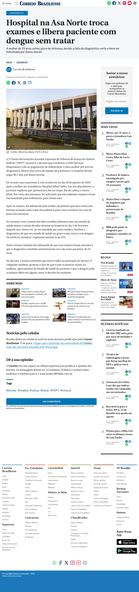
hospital (23, 390)
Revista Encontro (123, 490)
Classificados (79, 517)
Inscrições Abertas (32, 533)
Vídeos (96, 491)
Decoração (75, 498)
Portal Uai (120, 521)
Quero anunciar (77, 522)
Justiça (35, 390)
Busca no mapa (77, 480)
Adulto (73, 539)
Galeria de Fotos (77, 502)
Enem (27, 487)
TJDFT (55, 390)
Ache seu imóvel (77, 473)
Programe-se (53, 501)
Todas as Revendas (101, 502)
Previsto (28, 526)
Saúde (45, 390)
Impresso (8, 524)
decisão (12, 390)
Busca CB (6, 540)
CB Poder (120, 480)
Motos (96, 495)
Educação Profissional (33, 505)
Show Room (75, 495)
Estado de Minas (123, 517)
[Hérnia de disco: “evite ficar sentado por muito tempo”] (126, 301)
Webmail (51, 487)
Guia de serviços (77, 491)
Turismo (5, 519)
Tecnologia (6, 516)
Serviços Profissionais (79, 543)
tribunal (66, 390)
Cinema (51, 497)
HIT (49, 508)
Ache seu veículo (100, 473)
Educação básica (31, 473)
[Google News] (135, 5)
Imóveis (74, 526)
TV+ (49, 512)
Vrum (97, 468)
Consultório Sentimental (57, 477)
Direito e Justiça (8, 533)
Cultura (28, 495)
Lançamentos (76, 484)
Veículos (74, 530)
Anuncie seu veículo (101, 477)
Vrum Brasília (122, 484)
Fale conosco (30, 513)
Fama (50, 473)
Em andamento (31, 530)
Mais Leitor (52, 515)
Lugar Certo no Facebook (80, 505)
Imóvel (75, 468)
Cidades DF (22, 62)
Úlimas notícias (77, 487)
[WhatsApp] (109, 5)
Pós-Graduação (31, 509)
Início (9, 62)
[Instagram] (124, 5)
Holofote (5, 512)
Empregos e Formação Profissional (79, 534)
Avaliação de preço (101, 487)
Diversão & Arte (8, 498)
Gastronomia (53, 480)
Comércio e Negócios (79, 547)
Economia (6, 491)
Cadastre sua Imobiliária (80, 513)
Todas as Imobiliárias (79, 509)
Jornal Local (121, 477)
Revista (119, 500)
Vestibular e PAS (31, 498)
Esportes (5, 501)
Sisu (26, 502)
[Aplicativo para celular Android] (127, 551)
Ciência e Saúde (8, 505)
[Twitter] (119, 5)
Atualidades (121, 504)
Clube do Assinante (9, 544)
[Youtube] (130, 5)
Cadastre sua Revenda (102, 505)
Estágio (28, 484)
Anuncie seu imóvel (78, 477)
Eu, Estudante (34, 468)
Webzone (51, 484)
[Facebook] (114, 5)
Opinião (5, 509)
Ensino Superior (31, 477)
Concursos (32, 517)
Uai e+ (119, 524)
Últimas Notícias (31, 491)
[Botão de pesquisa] (15, 3)
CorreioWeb (55, 468)
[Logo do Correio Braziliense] (40, 3)
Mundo (5, 494)
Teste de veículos (100, 484)
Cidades (5, 480)
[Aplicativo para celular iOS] (127, 542)
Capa (4, 476)
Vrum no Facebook (101, 498)
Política (5, 483)
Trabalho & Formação (33, 480)
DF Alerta (120, 473)
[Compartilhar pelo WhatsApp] (126, 147)
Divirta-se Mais (57, 492)
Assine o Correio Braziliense (8, 548)
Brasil (4, 487)
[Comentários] (30, 84)
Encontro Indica (123, 507)
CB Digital (6, 536)
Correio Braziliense (9, 470)
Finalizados (29, 537)
